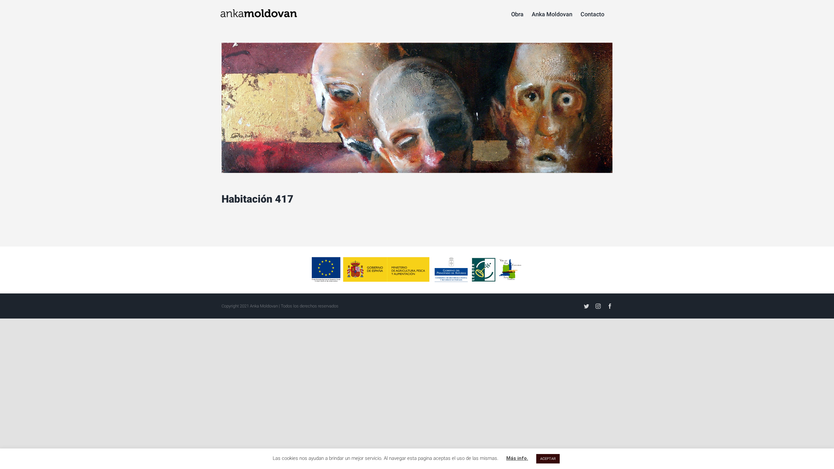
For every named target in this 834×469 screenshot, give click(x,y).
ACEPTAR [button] (548, 459)
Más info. (517, 458)
